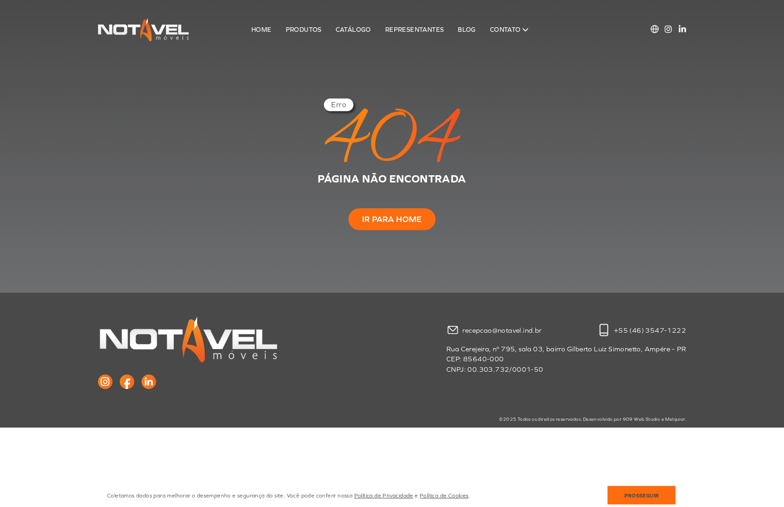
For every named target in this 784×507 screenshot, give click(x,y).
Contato (506, 30)
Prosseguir (641, 495)
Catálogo (353, 30)
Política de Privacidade (383, 495)
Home (261, 30)
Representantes (414, 30)
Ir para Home (392, 219)
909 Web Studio (642, 419)
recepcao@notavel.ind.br (501, 330)
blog (467, 30)
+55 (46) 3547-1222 (649, 330)
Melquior (675, 419)
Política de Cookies (444, 495)
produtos (304, 30)
